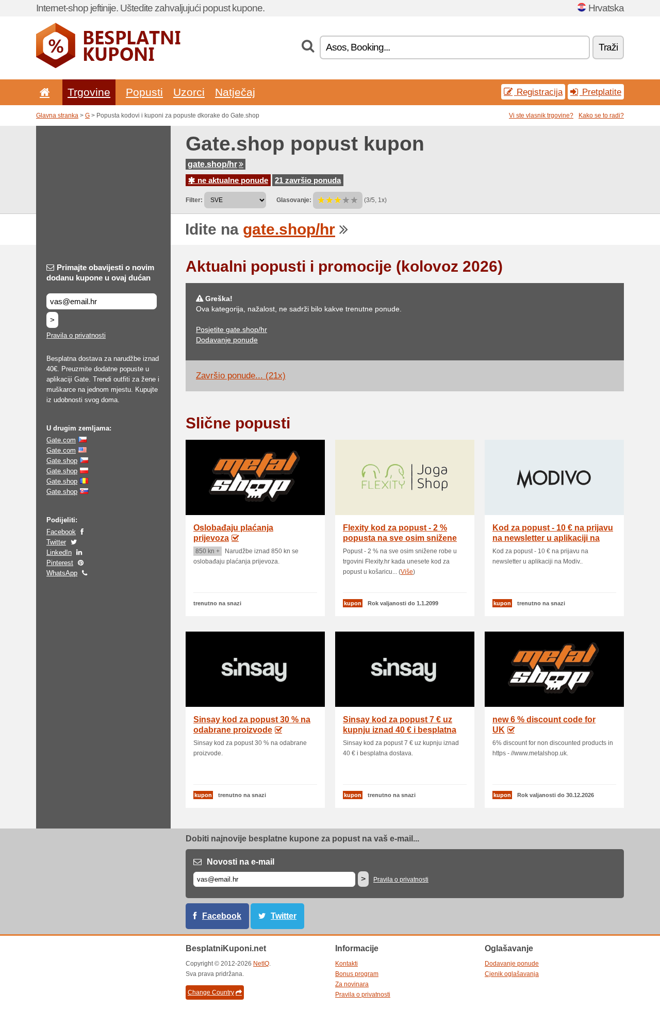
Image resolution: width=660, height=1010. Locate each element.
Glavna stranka (57, 115)
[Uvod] (43, 92)
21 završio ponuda (308, 180)
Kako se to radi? (601, 115)
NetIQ (261, 963)
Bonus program (356, 974)
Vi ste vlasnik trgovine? (541, 115)
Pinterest (59, 563)
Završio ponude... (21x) (241, 375)
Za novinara (352, 984)
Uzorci (189, 92)
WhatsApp (61, 573)
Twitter (56, 542)
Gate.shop (61, 461)
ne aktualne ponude (231, 180)
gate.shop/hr (212, 164)
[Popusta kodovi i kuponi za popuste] (108, 66)
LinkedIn (59, 552)
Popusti (144, 92)
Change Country (211, 992)
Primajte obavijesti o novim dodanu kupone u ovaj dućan (100, 272)
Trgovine (89, 92)
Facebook (61, 532)
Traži (608, 47)
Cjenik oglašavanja (512, 974)
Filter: (194, 200)
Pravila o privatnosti (76, 335)
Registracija (538, 92)
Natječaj (235, 92)
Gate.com (61, 440)
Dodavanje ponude (227, 340)
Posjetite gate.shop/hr (231, 329)
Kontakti (346, 963)
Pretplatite (600, 92)
